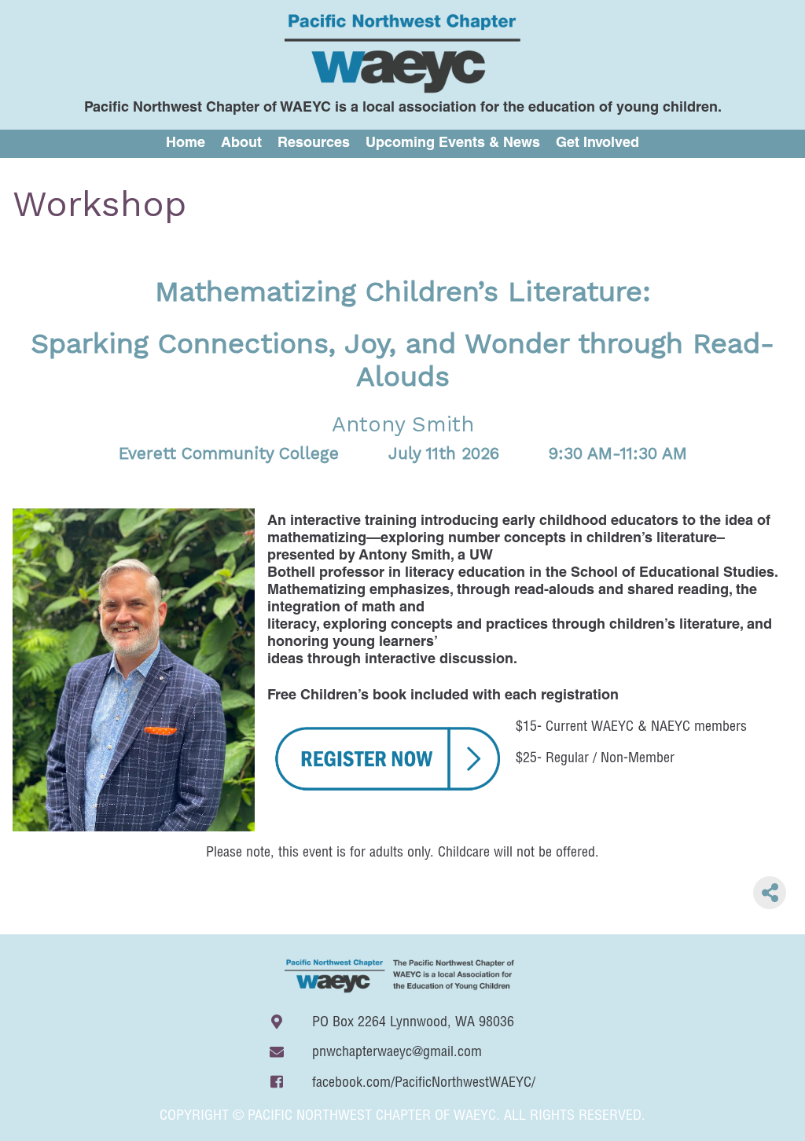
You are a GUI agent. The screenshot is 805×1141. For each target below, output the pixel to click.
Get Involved (597, 144)
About (241, 144)
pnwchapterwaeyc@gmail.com (397, 1053)
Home (185, 144)
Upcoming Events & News (453, 144)
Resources (314, 144)
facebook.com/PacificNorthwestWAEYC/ (423, 1084)
